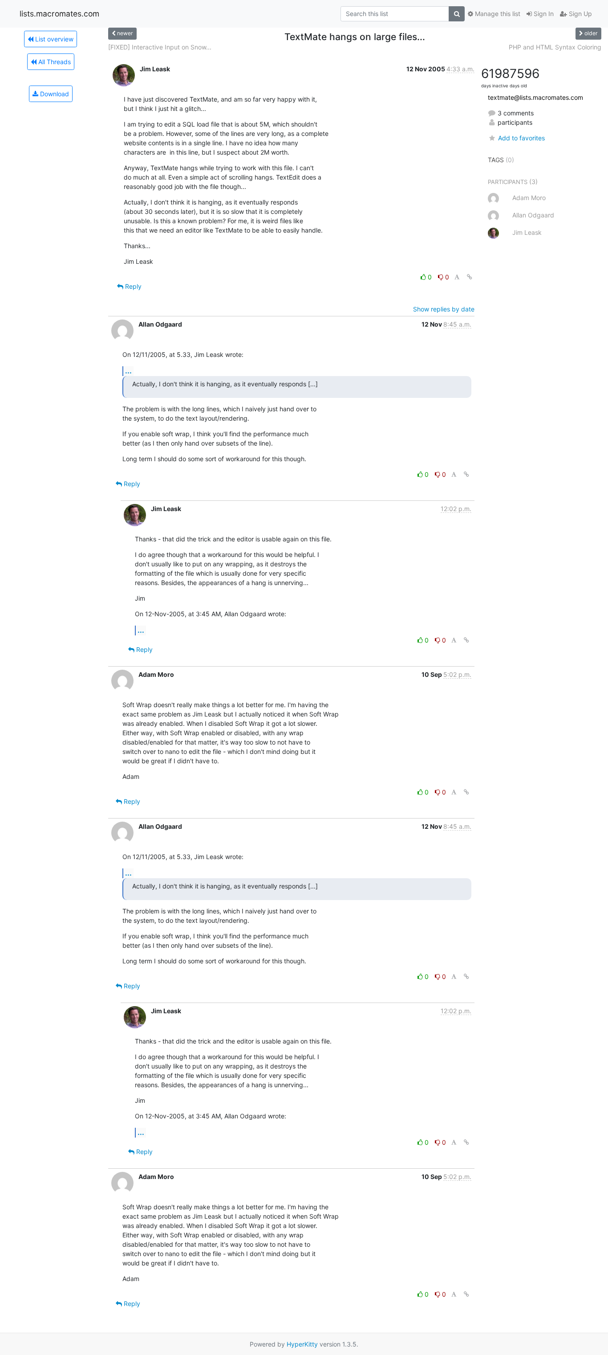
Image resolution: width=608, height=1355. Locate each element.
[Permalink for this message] (469, 276)
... (128, 370)
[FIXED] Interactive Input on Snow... (159, 47)
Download (53, 94)
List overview (53, 39)
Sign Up (579, 13)
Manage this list (496, 13)
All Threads (53, 61)
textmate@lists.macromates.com (535, 97)
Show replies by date (443, 309)
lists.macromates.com (59, 13)
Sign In (543, 13)
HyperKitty (302, 1344)
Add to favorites (521, 138)
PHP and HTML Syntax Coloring (555, 47)
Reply (132, 286)
